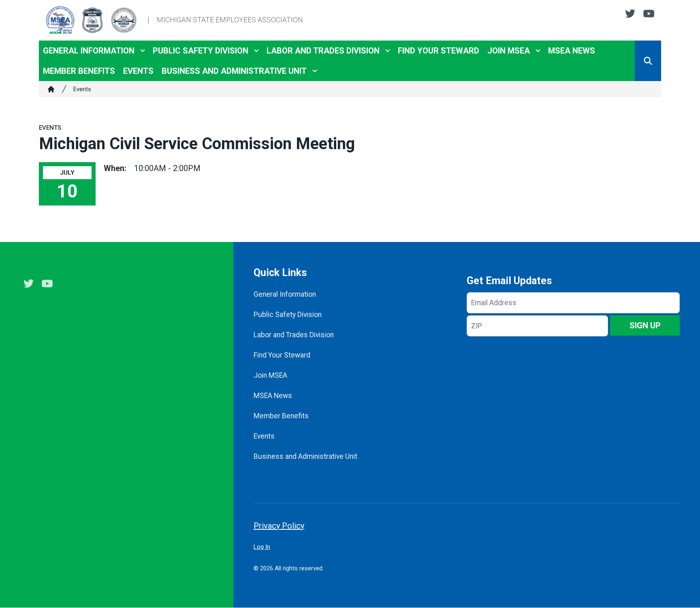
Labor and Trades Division (323, 51)
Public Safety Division (200, 51)
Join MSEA (508, 51)
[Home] (51, 89)
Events (138, 71)
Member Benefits (79, 71)
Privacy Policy (279, 526)
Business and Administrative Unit (234, 71)
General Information (88, 51)
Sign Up (645, 325)
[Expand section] (143, 51)
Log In (262, 546)
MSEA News (571, 51)
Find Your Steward (438, 51)
